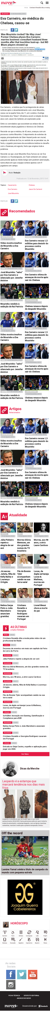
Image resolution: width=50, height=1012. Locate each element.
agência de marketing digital (43, 1006)
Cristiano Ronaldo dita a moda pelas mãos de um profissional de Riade (24, 639)
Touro (12, 935)
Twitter (16, 30)
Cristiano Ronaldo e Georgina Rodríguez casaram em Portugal (23, 612)
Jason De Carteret (35, 189)
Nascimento (6, 565)
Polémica (29, 237)
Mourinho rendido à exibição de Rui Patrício (11, 305)
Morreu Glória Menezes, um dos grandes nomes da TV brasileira (24, 545)
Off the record (12, 833)
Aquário (37, 943)
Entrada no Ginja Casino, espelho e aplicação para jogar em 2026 (25, 747)
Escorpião (12, 943)
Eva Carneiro (12, 189)
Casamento (12, 185)
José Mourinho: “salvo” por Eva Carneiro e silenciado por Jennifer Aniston (11, 276)
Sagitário (21, 943)
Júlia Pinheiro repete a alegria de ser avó (7, 544)
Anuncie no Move (24, 998)
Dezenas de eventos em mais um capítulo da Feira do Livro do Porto (25, 649)
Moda (19, 7)
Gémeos (21, 935)
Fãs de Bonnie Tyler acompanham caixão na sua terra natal (24, 576)
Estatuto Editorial (31, 995)
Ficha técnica (14, 995)
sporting (4, 300)
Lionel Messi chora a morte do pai (40, 608)
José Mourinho (13, 193)
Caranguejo (29, 935)
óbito (20, 534)
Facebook (12, 30)
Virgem (45, 935)
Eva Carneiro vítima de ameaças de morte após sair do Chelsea (36, 277)
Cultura (6, 645)
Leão (37, 935)
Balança (4, 943)
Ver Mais (25, 754)
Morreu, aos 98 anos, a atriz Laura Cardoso (41, 543)
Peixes (45, 943)
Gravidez (4, 599)
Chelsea (32, 185)
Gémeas (4, 534)
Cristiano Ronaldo (24, 599)
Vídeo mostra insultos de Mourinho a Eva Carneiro (11, 246)
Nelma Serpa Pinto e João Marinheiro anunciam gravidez (6, 611)
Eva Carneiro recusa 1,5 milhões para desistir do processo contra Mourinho (36, 244)
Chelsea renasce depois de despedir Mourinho (36, 307)
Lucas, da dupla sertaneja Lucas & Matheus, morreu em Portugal (41, 578)
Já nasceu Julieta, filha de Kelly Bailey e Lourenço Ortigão (7, 576)
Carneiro (4, 935)
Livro (3, 268)
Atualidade (5, 14)
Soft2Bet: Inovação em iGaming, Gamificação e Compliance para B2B (23, 717)
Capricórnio (29, 943)
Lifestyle (7, 712)
